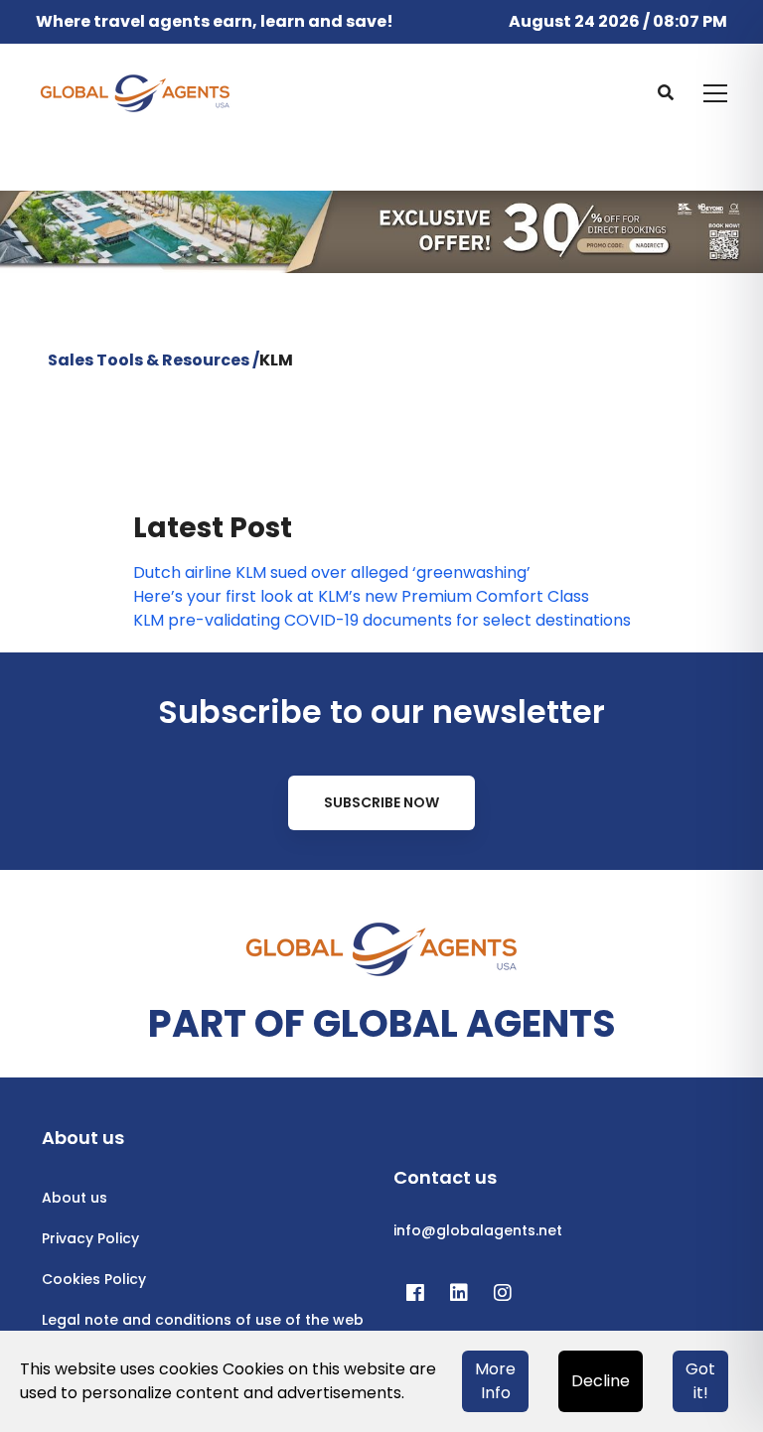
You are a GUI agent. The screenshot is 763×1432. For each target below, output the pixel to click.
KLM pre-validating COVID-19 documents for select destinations (382, 620)
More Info (495, 1381)
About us (74, 1198)
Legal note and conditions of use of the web (203, 1320)
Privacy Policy (90, 1238)
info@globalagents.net (477, 1230)
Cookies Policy (94, 1279)
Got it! (700, 1381)
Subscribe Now (381, 802)
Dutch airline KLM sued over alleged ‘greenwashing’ (332, 572)
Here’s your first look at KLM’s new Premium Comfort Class (361, 596)
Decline (600, 1380)
